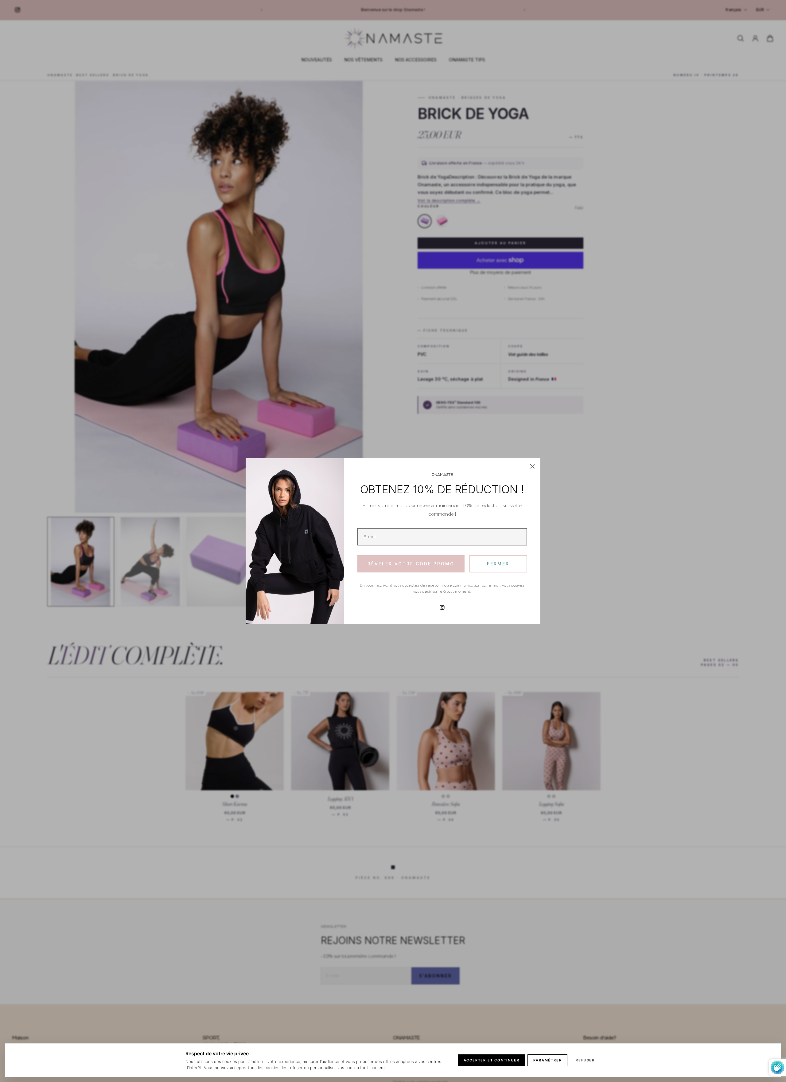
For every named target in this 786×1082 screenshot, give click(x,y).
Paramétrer (547, 1060)
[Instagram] (442, 607)
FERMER (498, 563)
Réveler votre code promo (411, 563)
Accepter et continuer (491, 1060)
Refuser (585, 1060)
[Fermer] (532, 466)
